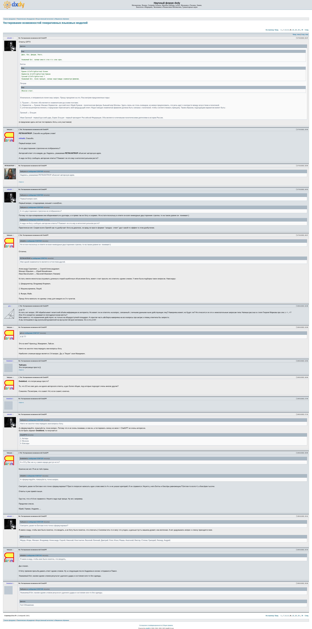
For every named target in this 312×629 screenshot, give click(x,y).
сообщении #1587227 (34, 476)
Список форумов (9, 620)
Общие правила (168, 625)
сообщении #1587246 (35, 589)
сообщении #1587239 (35, 522)
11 (293, 30)
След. (307, 30)
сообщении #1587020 (34, 241)
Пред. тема (296, 34)
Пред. (276, 30)
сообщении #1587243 (34, 555)
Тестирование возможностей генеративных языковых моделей (45, 22)
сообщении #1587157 (31, 333)
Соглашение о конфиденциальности (150, 625)
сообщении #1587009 (35, 171)
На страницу (270, 30)
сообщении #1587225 (35, 458)
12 (296, 30)
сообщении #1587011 (39, 258)
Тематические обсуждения (25, 620)
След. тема (304, 34)
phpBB (148, 628)
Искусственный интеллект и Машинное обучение (52, 620)
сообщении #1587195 (35, 420)
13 (298, 30)
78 (302, 30)
